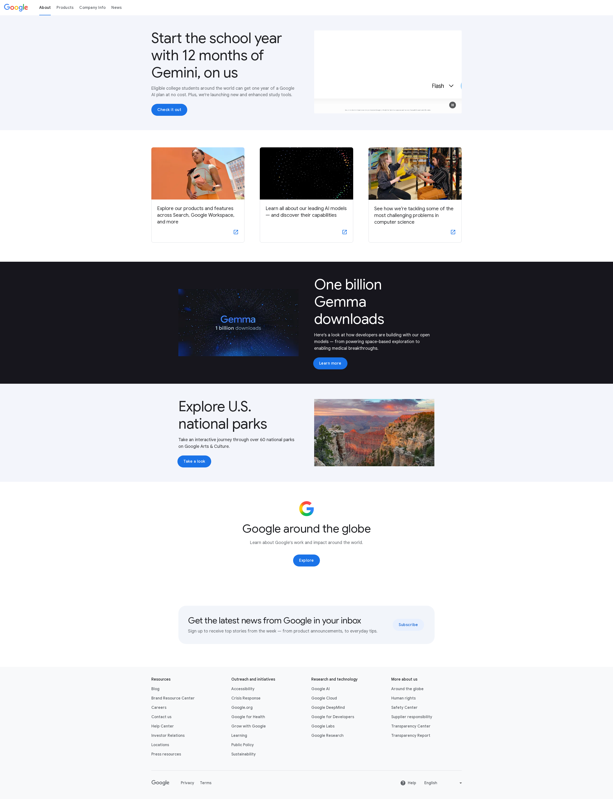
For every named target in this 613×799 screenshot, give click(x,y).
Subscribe (408, 624)
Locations (160, 745)
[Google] (16, 7)
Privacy (187, 783)
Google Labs (323, 726)
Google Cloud (324, 698)
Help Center (162, 726)
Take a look (194, 461)
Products (65, 7)
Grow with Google (248, 726)
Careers (158, 707)
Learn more (330, 363)
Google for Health (248, 717)
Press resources (166, 754)
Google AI (320, 689)
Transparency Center (411, 726)
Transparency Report (410, 735)
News (116, 7)
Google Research (327, 735)
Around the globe (407, 689)
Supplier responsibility (411, 717)
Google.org (242, 707)
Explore (306, 560)
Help (412, 783)
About (45, 7)
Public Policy (242, 745)
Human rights (403, 698)
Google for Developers (332, 717)
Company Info (92, 7)
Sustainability (243, 754)
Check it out (169, 109)
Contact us (161, 717)
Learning (239, 735)
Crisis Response (246, 698)
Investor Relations (168, 735)
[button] (452, 105)
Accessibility (243, 689)
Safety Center (404, 707)
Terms (205, 783)
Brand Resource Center (173, 698)
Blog (155, 689)
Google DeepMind (328, 707)
